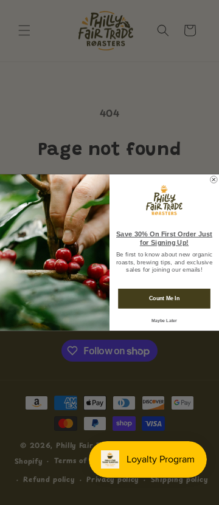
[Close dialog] (214, 180)
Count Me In (164, 298)
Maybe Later (164, 320)
